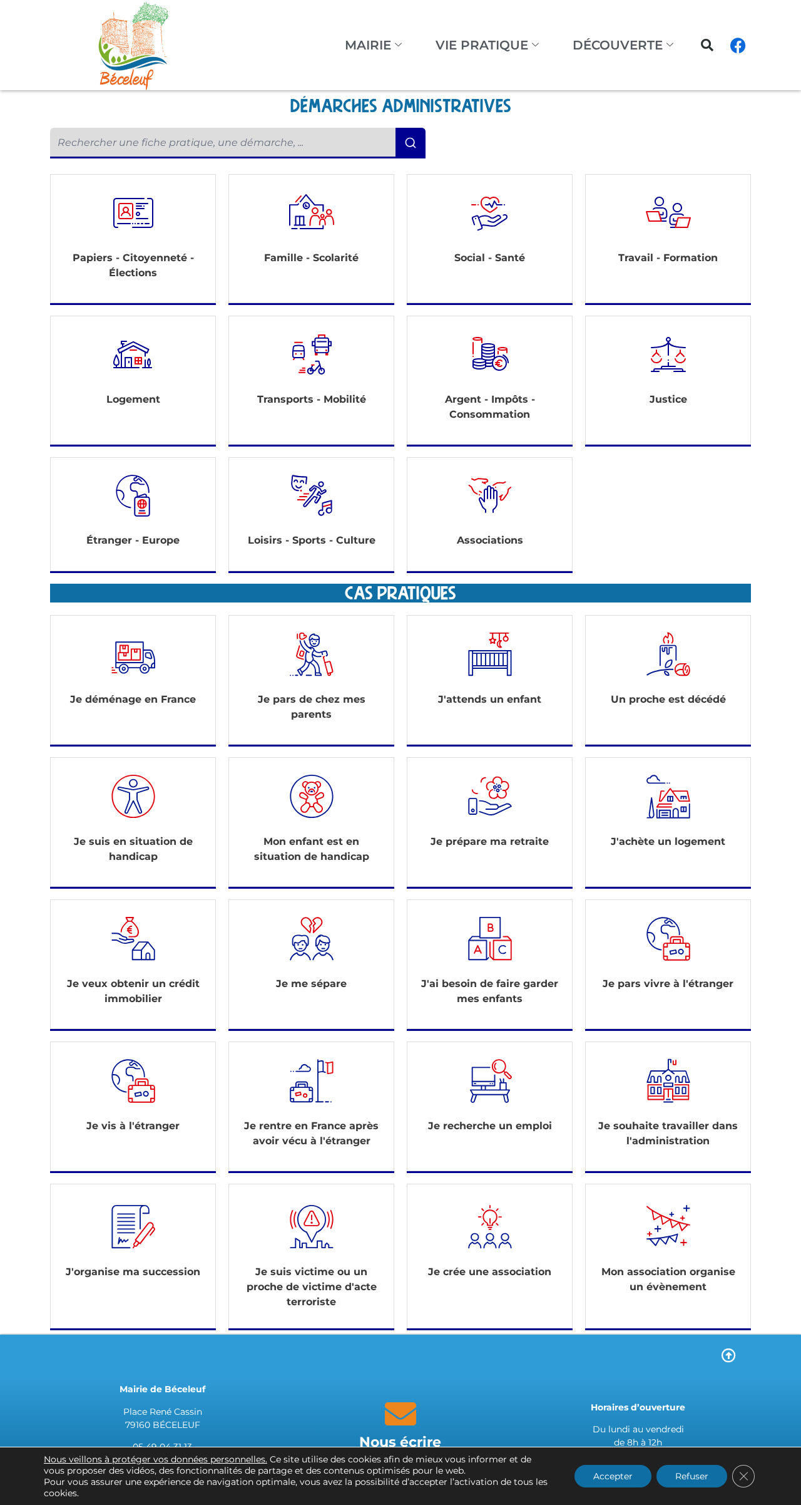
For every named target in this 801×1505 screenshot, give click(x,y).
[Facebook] (738, 45)
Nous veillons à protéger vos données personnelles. (155, 1459)
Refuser (691, 1476)
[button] (707, 45)
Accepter (613, 1476)
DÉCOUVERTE (618, 45)
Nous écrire (400, 1442)
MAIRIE (368, 45)
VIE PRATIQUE (482, 45)
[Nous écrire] (400, 1413)
